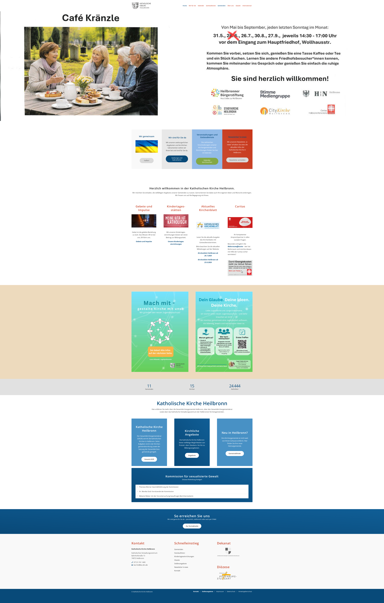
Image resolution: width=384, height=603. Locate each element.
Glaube (177, 560)
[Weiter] (382, 66)
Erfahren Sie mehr (141, 116)
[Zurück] (2, 66)
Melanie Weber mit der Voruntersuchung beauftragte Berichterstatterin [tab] (166, 496)
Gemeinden (178, 549)
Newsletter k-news (181, 567)
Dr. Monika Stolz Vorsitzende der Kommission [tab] (156, 491)
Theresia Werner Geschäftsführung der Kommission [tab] (158, 487)
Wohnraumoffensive (235, 246)
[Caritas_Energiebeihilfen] (240, 268)
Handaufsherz (179, 553)
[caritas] (240, 223)
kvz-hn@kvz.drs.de (141, 565)
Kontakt (177, 571)
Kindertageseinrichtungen (184, 556)
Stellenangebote (180, 563)
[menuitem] (185, 5)
